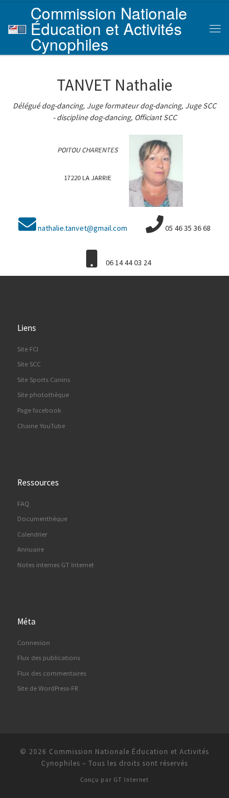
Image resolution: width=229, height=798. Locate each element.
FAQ (23, 503)
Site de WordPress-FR (47, 688)
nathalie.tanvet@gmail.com (82, 228)
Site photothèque (43, 394)
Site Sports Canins (43, 379)
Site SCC (29, 364)
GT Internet (131, 780)
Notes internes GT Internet (55, 565)
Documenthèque (42, 518)
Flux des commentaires (51, 673)
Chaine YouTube (41, 426)
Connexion (33, 642)
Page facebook (39, 410)
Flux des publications (48, 657)
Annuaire (30, 549)
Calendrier (32, 534)
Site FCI (27, 349)
